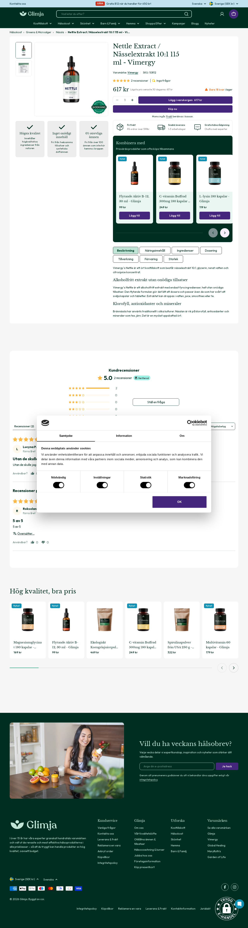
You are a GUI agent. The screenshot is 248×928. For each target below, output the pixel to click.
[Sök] (186, 14)
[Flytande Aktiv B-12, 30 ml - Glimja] (134, 173)
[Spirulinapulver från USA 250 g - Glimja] (182, 620)
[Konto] (222, 14)
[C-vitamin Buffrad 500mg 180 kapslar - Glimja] (174, 173)
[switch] (102, 485)
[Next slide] (224, 232)
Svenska (197, 3)
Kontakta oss (18, 3)
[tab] (125, 250)
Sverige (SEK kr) (224, 3)
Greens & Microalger (38, 32)
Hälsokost (16, 32)
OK (179, 501)
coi (42, 899)
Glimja (23, 899)
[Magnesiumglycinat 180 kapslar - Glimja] (28, 620)
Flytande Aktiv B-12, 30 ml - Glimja (134, 198)
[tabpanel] (172, 292)
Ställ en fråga (156, 402)
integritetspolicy (149, 779)
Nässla (59, 32)
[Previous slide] (213, 232)
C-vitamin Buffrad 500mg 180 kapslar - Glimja (174, 199)
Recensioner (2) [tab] (24, 426)
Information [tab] (124, 435)
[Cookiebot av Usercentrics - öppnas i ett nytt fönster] (190, 423)
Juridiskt (205, 908)
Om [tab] (182, 435)
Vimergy (132, 72)
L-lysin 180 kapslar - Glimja (214, 198)
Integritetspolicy (87, 908)
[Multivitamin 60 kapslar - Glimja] (220, 620)
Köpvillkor (107, 908)
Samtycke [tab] (66, 435)
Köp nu (172, 109)
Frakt (169, 116)
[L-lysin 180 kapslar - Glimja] (214, 173)
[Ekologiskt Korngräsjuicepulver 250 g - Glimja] (105, 620)
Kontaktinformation (183, 908)
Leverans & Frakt (156, 908)
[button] (122, 81)
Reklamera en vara (129, 908)
